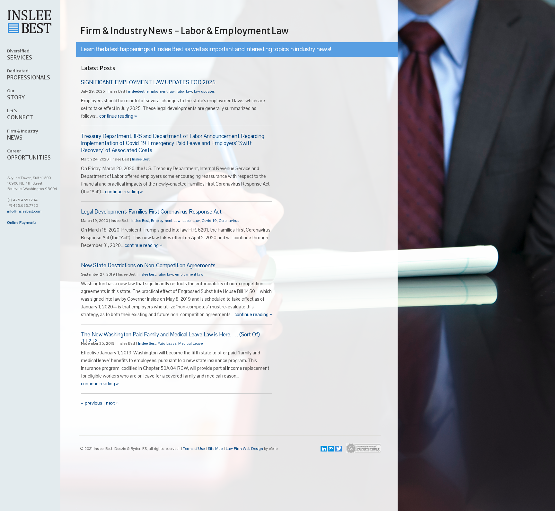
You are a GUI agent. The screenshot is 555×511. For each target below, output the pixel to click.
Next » (112, 403)
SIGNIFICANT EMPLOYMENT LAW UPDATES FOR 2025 (148, 82)
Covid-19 (209, 220)
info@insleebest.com (24, 211)
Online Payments (21, 222)
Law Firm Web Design (244, 448)
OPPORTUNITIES (29, 154)
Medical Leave (190, 343)
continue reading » (118, 116)
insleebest (136, 91)
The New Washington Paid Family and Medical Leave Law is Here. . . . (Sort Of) (170, 334)
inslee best (147, 274)
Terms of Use (194, 448)
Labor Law (191, 220)
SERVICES (19, 54)
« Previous (91, 403)
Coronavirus (229, 220)
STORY (16, 94)
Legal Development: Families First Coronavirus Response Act (151, 211)
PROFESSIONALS (28, 74)
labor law (184, 91)
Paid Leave (167, 343)
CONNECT (20, 114)
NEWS (22, 134)
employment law (160, 91)
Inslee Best (141, 159)
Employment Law (166, 220)
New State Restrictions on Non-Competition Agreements (148, 265)
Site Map (215, 448)
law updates (204, 91)
